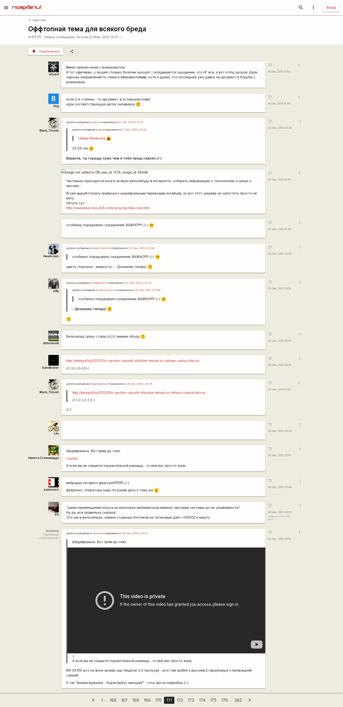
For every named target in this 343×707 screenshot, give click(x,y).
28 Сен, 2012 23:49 (280, 487)
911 (57, 514)
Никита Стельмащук (43, 458)
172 (180, 700)
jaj (100, 129)
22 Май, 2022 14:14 (105, 37)
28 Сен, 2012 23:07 (279, 455)
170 (158, 700)
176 (224, 700)
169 (147, 700)
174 (202, 700)
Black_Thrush (49, 130)
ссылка (72, 458)
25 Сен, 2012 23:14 (279, 288)
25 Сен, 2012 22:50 (280, 253)
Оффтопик (37, 20)
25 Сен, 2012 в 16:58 (141, 248)
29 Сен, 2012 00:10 (279, 539)
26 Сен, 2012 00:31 (279, 365)
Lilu (56, 433)
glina (96, 122)
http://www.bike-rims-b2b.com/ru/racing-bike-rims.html (108, 208)
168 (135, 700)
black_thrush (101, 248)
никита (97, 533)
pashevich (51, 489)
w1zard (54, 74)
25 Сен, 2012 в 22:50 (139, 282)
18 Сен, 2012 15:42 (279, 71)
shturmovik (51, 343)
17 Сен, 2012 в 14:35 (134, 129)
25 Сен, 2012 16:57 (279, 179)
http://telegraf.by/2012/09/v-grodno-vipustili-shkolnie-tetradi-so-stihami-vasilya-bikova (132, 361)
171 (169, 700)
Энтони (82, 37)
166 (113, 700)
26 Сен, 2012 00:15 (279, 340)
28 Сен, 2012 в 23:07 (135, 533)
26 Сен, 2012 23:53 (280, 431)
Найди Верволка (91, 138)
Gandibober (50, 367)
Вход (331, 7)
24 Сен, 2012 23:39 (280, 127)
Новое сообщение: (59, 37)
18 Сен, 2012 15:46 (279, 103)
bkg (56, 106)
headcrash (99, 282)
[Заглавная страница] (27, 3)
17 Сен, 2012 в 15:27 (131, 122)
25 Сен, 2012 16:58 (279, 229)
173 (191, 700)
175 (213, 700)
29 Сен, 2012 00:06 (280, 512)
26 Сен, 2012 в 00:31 (139, 383)
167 (124, 700)
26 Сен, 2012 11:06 (279, 389)
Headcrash (51, 256)
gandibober (99, 383)
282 (238, 700)
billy (56, 291)
